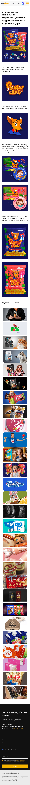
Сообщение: (5, 753)
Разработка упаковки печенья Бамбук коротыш (13, 677)
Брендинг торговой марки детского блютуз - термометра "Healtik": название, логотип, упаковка (14, 526)
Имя (3, 740)
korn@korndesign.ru (19, 728)
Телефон (4, 747)
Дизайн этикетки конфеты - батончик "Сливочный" (12, 553)
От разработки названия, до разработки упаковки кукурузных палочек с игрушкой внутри (14, 469)
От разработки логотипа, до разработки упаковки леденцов (14, 424)
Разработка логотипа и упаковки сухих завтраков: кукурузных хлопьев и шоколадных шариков (13, 454)
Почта (3, 733)
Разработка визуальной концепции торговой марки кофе (13, 510)
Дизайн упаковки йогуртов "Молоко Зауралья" (11, 636)
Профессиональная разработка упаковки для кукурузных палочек (13, 496)
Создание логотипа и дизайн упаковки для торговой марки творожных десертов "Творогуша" (13, 439)
